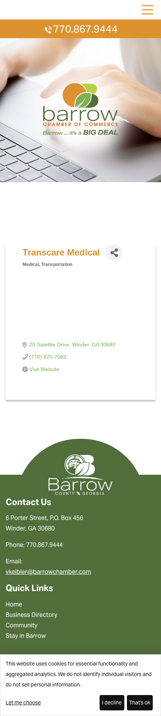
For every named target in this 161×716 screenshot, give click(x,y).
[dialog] (80, 685)
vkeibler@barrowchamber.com (48, 572)
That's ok (139, 702)
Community (21, 625)
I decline (112, 702)
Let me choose (23, 702)
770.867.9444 (85, 29)
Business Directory (31, 615)
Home (14, 604)
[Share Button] (114, 252)
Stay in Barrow (26, 636)
